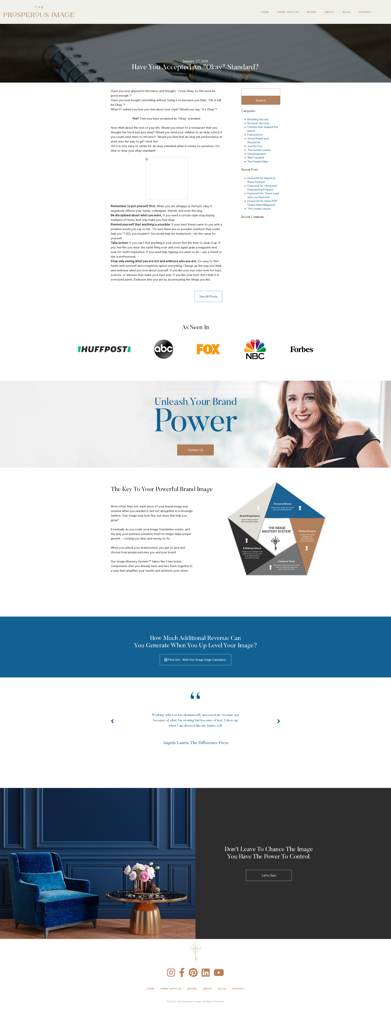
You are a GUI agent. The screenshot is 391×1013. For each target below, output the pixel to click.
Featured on (255, 134)
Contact (365, 12)
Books (311, 12)
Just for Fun (254, 146)
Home (265, 12)
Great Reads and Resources (258, 140)
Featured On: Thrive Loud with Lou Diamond (263, 195)
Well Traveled (255, 157)
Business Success (258, 123)
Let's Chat (269, 875)
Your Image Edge (257, 161)
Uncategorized (256, 153)
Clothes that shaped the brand (262, 129)
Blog (346, 12)
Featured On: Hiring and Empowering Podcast (262, 187)
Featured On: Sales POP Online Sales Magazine (262, 203)
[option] (250, 724)
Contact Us (195, 450)
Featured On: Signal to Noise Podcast (261, 180)
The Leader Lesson (259, 150)
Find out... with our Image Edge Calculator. (197, 660)
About (329, 12)
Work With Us (287, 12)
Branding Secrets (258, 119)
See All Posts (208, 296)
